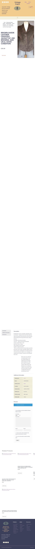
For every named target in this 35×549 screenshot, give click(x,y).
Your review (18, 416)
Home (5, 22)
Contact (28, 3)
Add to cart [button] (4, 485)
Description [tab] (4, 330)
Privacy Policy (32, 547)
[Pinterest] (8, 2)
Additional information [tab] (6, 332)
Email (25, 428)
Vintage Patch (17, 3)
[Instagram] (6, 2)
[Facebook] (2, 2)
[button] (17, 17)
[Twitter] (4, 2)
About (29, 2)
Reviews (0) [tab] (4, 334)
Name (17, 428)
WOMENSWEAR (8, 23)
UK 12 (25, 378)
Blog (25, 2)
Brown (25, 383)
